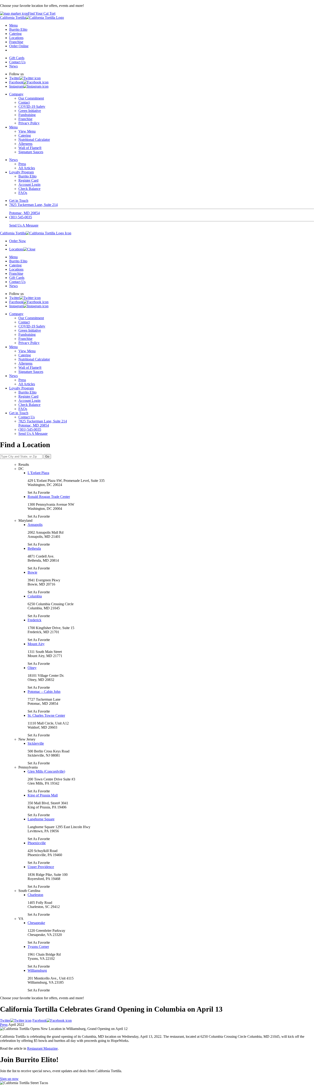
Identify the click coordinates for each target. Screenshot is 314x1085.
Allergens (25, 144)
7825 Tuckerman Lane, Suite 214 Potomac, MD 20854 (42, 423)
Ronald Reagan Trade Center (49, 497)
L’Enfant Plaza (38, 473)
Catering (15, 34)
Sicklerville (36, 743)
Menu (13, 25)
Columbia (35, 596)
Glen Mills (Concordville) (46, 771)
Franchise (16, 42)
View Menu (27, 131)
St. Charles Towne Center (46, 715)
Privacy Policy (29, 123)
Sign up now (9, 1079)
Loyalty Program (21, 172)
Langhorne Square (41, 819)
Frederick (34, 620)
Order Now (17, 241)
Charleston (35, 895)
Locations (16, 38)
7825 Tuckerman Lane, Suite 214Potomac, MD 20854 (33, 209)
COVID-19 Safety (31, 106)
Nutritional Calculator (34, 140)
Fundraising (27, 115)
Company (16, 94)
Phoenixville (37, 843)
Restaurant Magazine (42, 1048)
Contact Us (17, 62)
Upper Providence (41, 867)
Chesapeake (36, 923)
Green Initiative (29, 111)
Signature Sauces (30, 152)
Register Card (28, 180)
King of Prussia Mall (43, 795)
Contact (24, 102)
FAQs (22, 193)
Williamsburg (37, 970)
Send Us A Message (23, 225)
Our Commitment (31, 98)
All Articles (26, 168)
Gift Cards (16, 58)
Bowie (32, 572)
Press (22, 164)
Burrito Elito (18, 29)
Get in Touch (18, 201)
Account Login (29, 184)
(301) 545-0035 (20, 217)
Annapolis (35, 525)
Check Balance (29, 189)
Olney (32, 668)
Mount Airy (36, 644)
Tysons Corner (38, 947)
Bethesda (34, 548)
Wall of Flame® (30, 148)
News (13, 66)
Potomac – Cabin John (44, 692)
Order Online (19, 46)
